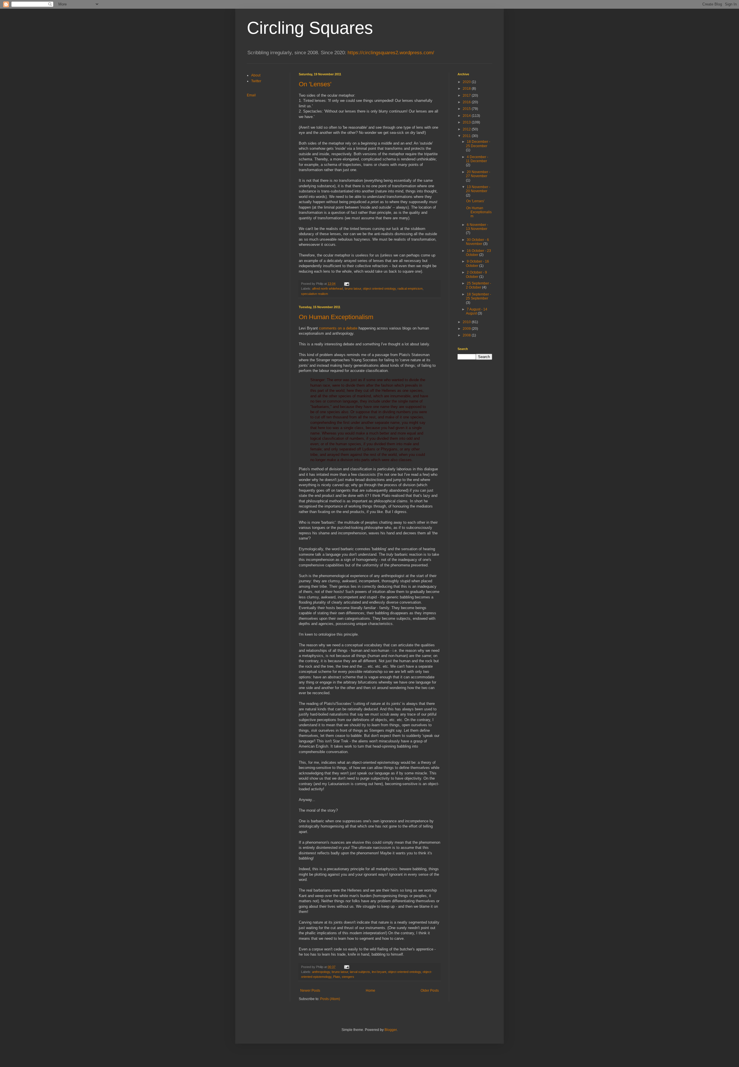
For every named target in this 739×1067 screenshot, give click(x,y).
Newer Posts (310, 991)
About (255, 75)
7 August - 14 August (476, 311)
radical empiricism (410, 288)
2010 (467, 322)
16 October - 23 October (478, 253)
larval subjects (360, 972)
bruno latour (353, 288)
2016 (467, 102)
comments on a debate (338, 328)
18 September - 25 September (478, 296)
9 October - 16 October (477, 263)
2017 (467, 95)
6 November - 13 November (477, 227)
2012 (467, 129)
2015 (467, 109)
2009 (467, 329)
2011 (467, 136)
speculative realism (314, 293)
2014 (467, 116)
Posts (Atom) (330, 999)
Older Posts (430, 991)
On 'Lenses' (315, 84)
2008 (467, 335)
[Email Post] (346, 283)
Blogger (391, 1030)
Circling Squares (310, 28)
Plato (336, 976)
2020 (467, 82)
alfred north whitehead (327, 288)
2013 (467, 122)
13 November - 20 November (478, 189)
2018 (467, 89)
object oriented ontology (379, 288)
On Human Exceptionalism (336, 317)
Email (251, 95)
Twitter (256, 81)
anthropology (321, 972)
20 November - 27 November (478, 174)
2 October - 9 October (476, 274)
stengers (348, 976)
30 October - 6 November (477, 242)
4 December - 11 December (477, 159)
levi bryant (379, 972)
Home (370, 991)
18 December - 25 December (478, 144)
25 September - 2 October (478, 285)
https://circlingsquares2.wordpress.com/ (391, 52)
